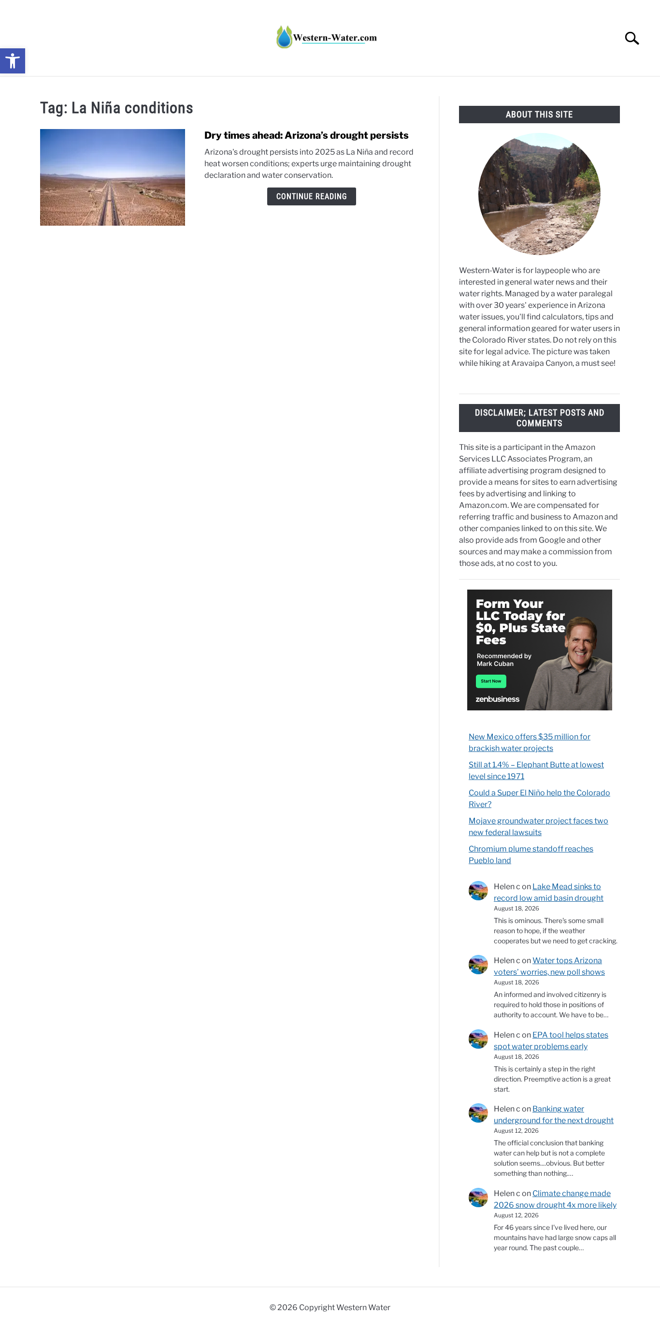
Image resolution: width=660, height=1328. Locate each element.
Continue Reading (311, 196)
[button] (12, 60)
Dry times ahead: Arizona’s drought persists (306, 135)
